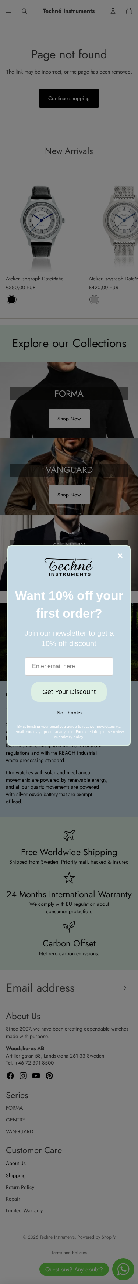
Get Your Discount (69, 692)
